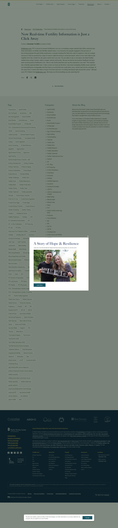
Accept (87, 517)
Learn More (40, 285)
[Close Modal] (88, 236)
